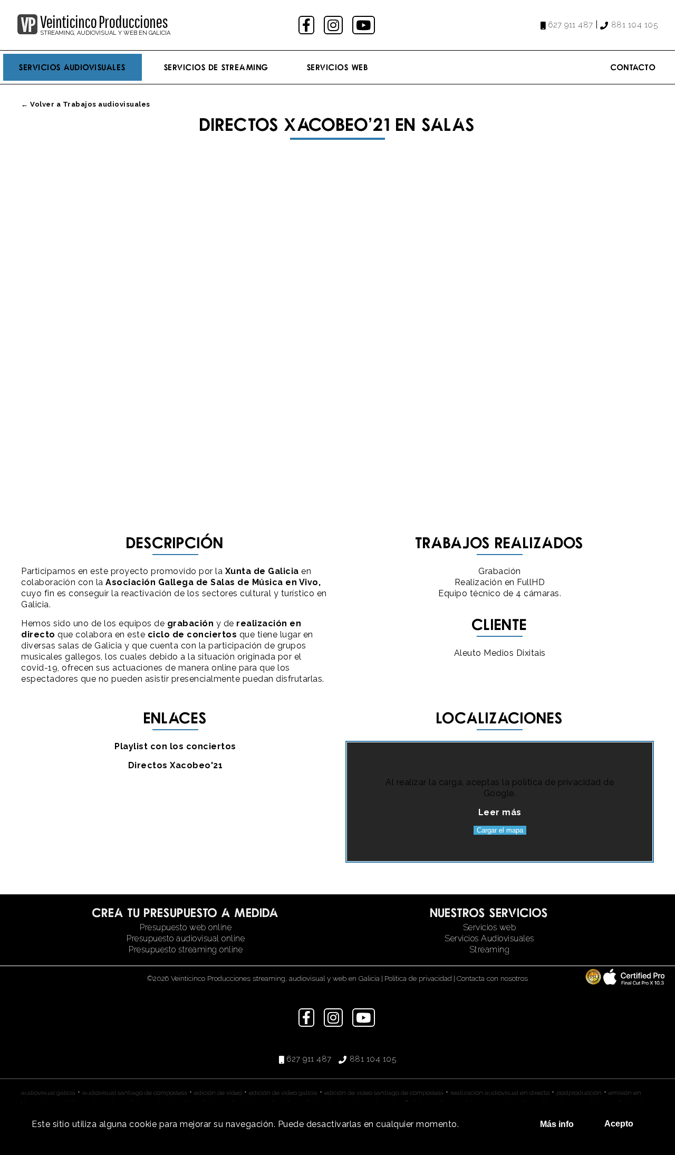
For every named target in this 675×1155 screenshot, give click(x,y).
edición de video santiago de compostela (383, 1092)
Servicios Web (338, 67)
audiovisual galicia (48, 1092)
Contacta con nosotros (492, 978)
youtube (364, 25)
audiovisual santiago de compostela (134, 1092)
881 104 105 (634, 25)
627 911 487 (570, 25)
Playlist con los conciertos (175, 746)
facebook (307, 25)
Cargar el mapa (500, 830)
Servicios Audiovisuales (72, 67)
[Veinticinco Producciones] (27, 31)
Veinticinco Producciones (104, 22)
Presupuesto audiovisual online (186, 938)
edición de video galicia (283, 1092)
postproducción (579, 1092)
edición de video (218, 1092)
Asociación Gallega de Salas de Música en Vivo (212, 582)
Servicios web (489, 927)
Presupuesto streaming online (186, 949)
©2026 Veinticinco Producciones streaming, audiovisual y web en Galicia (263, 978)
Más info (557, 1124)
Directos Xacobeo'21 (175, 765)
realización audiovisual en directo (499, 1092)
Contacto (633, 67)
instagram (334, 25)
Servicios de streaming (216, 67)
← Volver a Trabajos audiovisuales (85, 104)
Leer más (500, 812)
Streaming (489, 949)
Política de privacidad (418, 978)
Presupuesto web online (186, 927)
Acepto (618, 1123)
